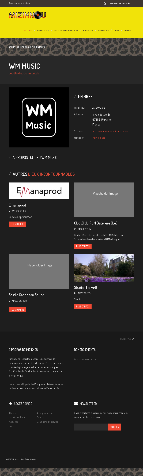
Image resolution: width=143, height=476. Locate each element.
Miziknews (103, 30)
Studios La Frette (86, 287)
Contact (128, 30)
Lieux (11, 426)
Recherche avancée (120, 3)
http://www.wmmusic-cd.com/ (110, 131)
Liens (116, 30)
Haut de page (125, 339)
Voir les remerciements (85, 358)
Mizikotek (42, 30)
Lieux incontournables (66, 30)
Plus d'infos (17, 224)
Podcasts (88, 30)
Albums (12, 413)
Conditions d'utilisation (47, 421)
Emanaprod (17, 205)
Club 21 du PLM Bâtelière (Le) (95, 222)
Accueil (28, 30)
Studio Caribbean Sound (26, 294)
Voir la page (99, 137)
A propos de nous (45, 413)
